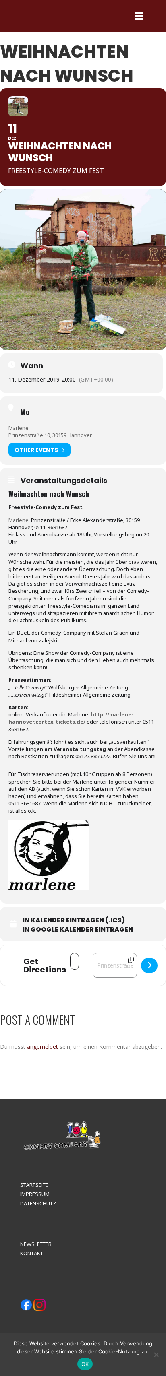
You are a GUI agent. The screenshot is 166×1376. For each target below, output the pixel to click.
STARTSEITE (34, 1184)
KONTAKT (31, 1253)
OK (85, 1364)
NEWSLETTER (36, 1244)
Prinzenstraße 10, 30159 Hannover (50, 435)
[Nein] (156, 1355)
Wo (25, 411)
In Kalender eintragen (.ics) (74, 920)
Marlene (18, 427)
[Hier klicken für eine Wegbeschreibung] (149, 965)
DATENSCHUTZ (38, 1203)
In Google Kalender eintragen (78, 929)
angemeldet (42, 1046)
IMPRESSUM (35, 1194)
